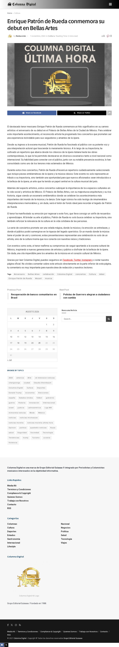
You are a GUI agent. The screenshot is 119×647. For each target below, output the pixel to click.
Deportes (41, 388)
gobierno (50, 398)
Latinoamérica (34, 408)
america (20, 378)
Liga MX (48, 408)
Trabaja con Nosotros (18, 501)
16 (54, 337)
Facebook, (68, 260)
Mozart (38, 278)
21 (39, 343)
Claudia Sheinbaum (42, 383)
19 (25, 343)
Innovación (34, 403)
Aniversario (19, 274)
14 (39, 337)
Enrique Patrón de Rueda (20, 278)
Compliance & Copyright (19, 493)
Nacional (65, 524)
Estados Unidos (26, 398)
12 (25, 337)
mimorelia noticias (17, 413)
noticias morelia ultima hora (40, 423)
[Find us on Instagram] (16, 625)
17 (11, 343)
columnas (12, 524)
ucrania (46, 438)
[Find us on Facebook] (8, 625)
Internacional (49, 403)
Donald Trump (15, 393)
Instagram (87, 260)
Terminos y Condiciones (19, 489)
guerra (12, 403)
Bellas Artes (34, 274)
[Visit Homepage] (21, 4)
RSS (9, 508)
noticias (12, 418)
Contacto (11, 504)
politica (23, 428)
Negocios (65, 528)
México (41, 413)
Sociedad (34, 433)
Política (64, 531)
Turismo (36, 438)
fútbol (39, 398)
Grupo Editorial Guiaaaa (73, 638)
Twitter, (78, 260)
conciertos (81, 274)
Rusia (52, 428)
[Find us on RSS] (20, 625)
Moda (32, 413)
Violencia (13, 443)
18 (18, 343)
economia (30, 393)
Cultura (17, 13)
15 (47, 337)
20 (32, 343)
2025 (11, 378)
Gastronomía (13, 539)
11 (18, 337)
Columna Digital (64, 274)
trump (25, 438)
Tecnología (48, 433)
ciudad (27, 383)
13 (32, 337)
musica (48, 278)
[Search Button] (109, 319)
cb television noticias (45, 378)
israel (11, 408)
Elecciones (43, 393)
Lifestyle (11, 546)
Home (9, 13)
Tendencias (14, 438)
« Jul (9, 360)
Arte (29, 378)
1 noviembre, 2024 (37, 36)
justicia (21, 408)
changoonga (14, 383)
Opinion (12, 428)
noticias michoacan (29, 418)
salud (11, 433)
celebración (48, 274)
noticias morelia (16, 423)
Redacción (21, 36)
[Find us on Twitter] (12, 625)
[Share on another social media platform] (109, 113)
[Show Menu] (110, 4)
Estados (11, 535)
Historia (21, 403)
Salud (63, 535)
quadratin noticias (38, 428)
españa (12, 398)
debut (101, 274)
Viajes (64, 543)
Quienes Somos (14, 497)
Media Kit (11, 485)
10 (11, 337)
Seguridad (22, 433)
